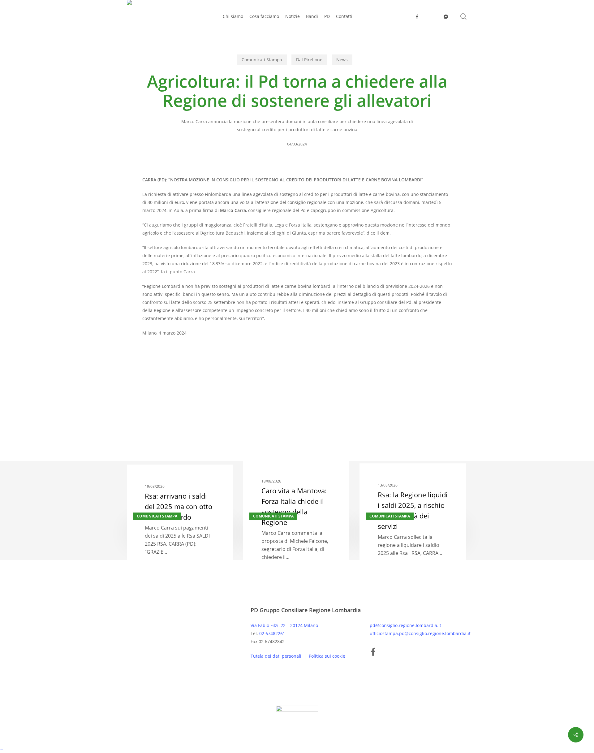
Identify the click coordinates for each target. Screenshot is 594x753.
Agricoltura (156, 399)
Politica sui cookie (327, 656)
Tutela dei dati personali (277, 656)
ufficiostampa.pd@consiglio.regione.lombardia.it (420, 633)
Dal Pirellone (309, 60)
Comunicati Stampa (262, 60)
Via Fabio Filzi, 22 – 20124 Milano (284, 625)
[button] (297, 749)
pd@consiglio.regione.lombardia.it (405, 625)
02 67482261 (272, 633)
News (342, 60)
